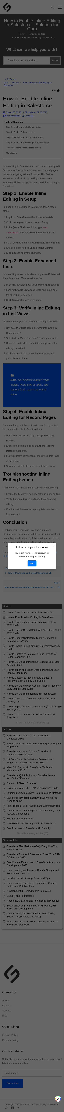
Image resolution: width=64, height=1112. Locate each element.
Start (32, 563)
